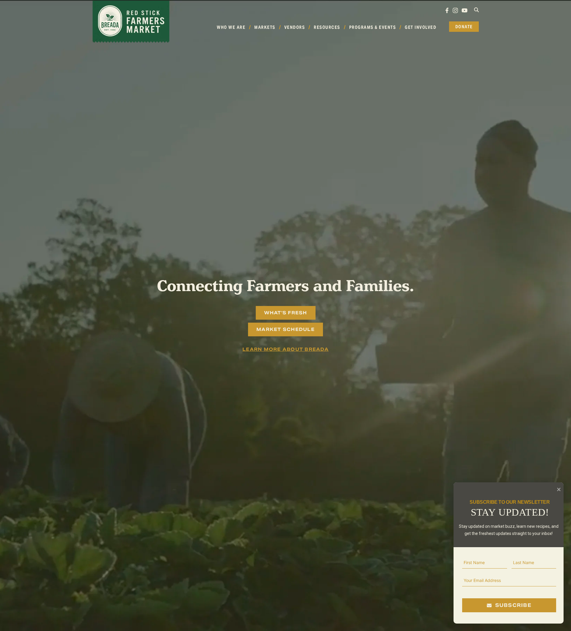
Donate (464, 26)
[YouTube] (465, 10)
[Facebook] (447, 10)
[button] (476, 10)
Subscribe (513, 605)
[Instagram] (455, 10)
